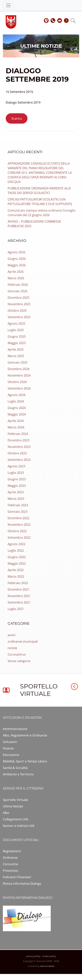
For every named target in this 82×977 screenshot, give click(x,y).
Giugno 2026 (17, 259)
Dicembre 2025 (18, 297)
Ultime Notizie (13, 806)
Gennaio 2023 (17, 511)
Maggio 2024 (17, 414)
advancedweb (47, 966)
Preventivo (10, 870)
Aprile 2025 (16, 349)
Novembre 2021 (19, 596)
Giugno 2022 (17, 557)
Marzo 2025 (16, 356)
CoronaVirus (17, 654)
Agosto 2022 (16, 544)
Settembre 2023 (19, 460)
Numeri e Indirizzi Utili (18, 826)
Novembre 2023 (19, 447)
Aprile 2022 (16, 570)
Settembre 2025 (19, 317)
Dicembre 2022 (18, 518)
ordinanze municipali (23, 641)
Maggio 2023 (17, 486)
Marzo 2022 (16, 576)
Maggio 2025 (17, 343)
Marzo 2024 (16, 427)
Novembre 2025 (19, 304)
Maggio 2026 (17, 265)
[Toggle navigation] (8, 5)
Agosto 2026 (16, 252)
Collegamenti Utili (15, 819)
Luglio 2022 (16, 550)
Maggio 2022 (17, 563)
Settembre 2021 (19, 602)
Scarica (16, 118)
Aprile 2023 (16, 492)
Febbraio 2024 (18, 434)
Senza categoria (19, 661)
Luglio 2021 (16, 609)
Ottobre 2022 (17, 531)
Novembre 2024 (19, 375)
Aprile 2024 (16, 421)
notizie (12, 648)
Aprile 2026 (16, 272)
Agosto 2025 (16, 323)
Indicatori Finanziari (17, 877)
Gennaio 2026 (17, 291)
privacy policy (33, 956)
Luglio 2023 (16, 473)
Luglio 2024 (16, 401)
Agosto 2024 (16, 395)
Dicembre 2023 (18, 440)
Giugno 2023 (17, 479)
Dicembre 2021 (18, 589)
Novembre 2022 (19, 524)
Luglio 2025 (16, 330)
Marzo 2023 (16, 499)
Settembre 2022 (19, 537)
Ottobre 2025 (17, 310)
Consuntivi (10, 864)
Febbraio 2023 (18, 505)
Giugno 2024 (17, 408)
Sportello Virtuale (15, 800)
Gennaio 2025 (17, 362)
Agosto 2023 (16, 466)
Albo (6, 813)
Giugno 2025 (17, 336)
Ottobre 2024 (17, 382)
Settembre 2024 (19, 388)
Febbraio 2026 (18, 284)
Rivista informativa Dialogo (22, 883)
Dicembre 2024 (18, 369)
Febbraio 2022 (18, 583)
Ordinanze (10, 857)
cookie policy (49, 956)
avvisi (11, 635)
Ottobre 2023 (17, 453)
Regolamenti (12, 851)
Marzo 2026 (16, 278)
